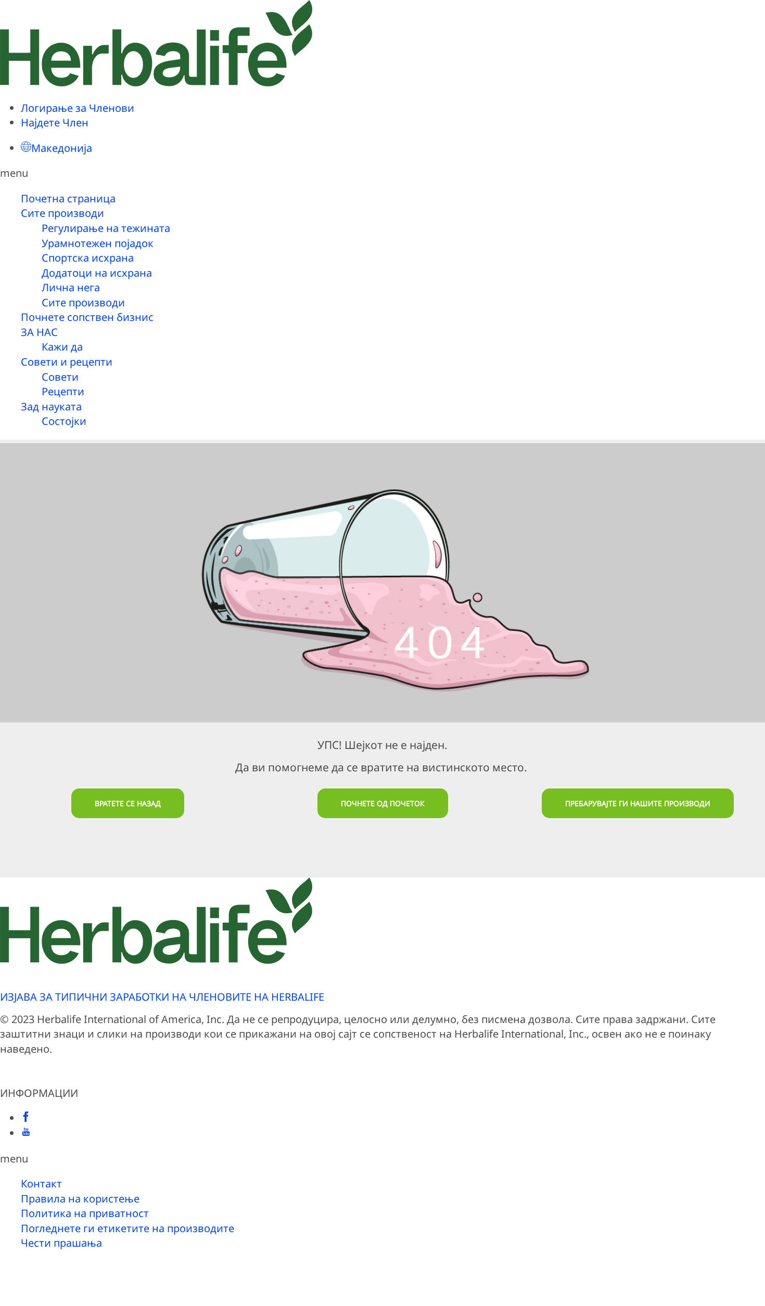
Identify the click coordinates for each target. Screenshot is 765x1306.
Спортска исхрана (88, 258)
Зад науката (51, 406)
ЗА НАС (39, 332)
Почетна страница (68, 198)
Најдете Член (54, 122)
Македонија (61, 148)
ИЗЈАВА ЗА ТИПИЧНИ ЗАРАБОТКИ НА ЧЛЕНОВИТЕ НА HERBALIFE (162, 997)
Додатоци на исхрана (97, 273)
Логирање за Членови (77, 108)
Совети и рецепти (66, 362)
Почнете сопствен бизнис (87, 317)
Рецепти (63, 391)
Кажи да (62, 347)
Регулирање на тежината (106, 228)
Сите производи (62, 213)
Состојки (64, 421)
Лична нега (71, 287)
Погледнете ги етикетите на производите (127, 1228)
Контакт (41, 1183)
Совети (60, 377)
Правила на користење (80, 1199)
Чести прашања (61, 1243)
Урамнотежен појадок (98, 243)
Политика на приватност (85, 1213)
